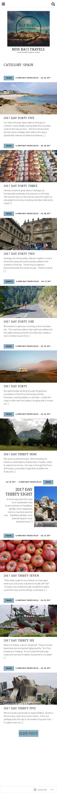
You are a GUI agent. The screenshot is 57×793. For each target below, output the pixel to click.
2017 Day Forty (15, 386)
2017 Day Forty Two (19, 253)
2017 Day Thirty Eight (18, 492)
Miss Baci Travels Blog (28, 78)
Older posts (28, 733)
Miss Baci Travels (28, 49)
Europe (9, 282)
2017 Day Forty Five (19, 118)
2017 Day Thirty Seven (21, 575)
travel (9, 78)
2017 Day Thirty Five (20, 708)
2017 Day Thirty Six (19, 640)
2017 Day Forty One (19, 321)
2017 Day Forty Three (21, 186)
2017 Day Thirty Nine (20, 454)
